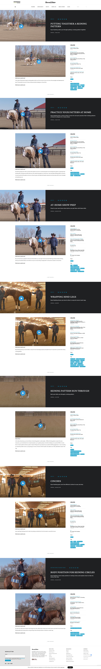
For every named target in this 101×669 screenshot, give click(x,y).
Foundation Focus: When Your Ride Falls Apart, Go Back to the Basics (77, 250)
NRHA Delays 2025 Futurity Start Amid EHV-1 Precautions (76, 348)
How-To (47, 6)
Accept (70, 667)
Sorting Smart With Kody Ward (76, 68)
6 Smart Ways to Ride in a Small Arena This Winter (76, 338)
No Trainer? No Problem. (75, 255)
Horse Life (54, 6)
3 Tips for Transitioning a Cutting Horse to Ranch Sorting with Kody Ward (77, 240)
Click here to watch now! (20, 78)
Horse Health (40, 6)
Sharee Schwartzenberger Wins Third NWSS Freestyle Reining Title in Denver (77, 328)
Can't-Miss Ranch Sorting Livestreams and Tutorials (75, 618)
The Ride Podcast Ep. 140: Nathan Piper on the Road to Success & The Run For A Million (77, 53)
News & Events (62, 6)
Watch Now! (17, 438)
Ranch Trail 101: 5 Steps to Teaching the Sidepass (77, 598)
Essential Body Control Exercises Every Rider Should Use (76, 343)
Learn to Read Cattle (74, 48)
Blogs (68, 6)
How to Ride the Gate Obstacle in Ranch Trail (77, 420)
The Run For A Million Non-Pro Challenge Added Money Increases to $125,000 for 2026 (77, 322)
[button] (58, 19)
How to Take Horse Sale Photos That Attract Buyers (77, 59)
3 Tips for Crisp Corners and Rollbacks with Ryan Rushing (76, 235)
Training (33, 6)
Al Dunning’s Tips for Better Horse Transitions (77, 603)
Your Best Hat (73, 245)
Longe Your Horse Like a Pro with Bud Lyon (77, 73)
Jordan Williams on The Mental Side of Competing (75, 230)
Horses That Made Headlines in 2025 (77, 333)
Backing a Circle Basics (75, 622)
